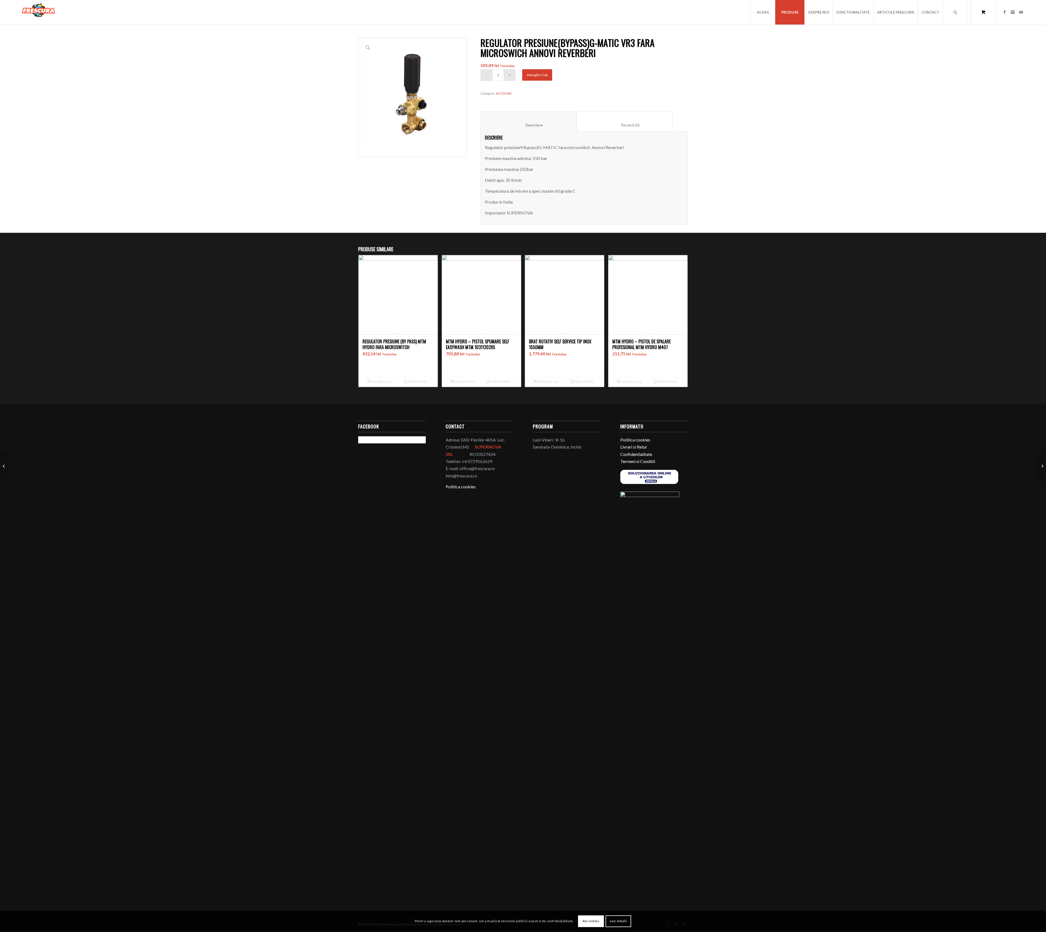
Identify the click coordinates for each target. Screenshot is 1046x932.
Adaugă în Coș (537, 75)
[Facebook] (1005, 12)
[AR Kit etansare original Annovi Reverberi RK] (4, 466)
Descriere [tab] (528, 125)
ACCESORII (504, 93)
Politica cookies (461, 486)
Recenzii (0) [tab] (624, 125)
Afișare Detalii (417, 381)
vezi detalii (618, 921)
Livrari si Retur (633, 446)
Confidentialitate (636, 454)
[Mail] (1021, 12)
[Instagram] (1013, 12)
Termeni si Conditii (637, 461)
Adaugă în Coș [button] (380, 381)
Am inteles (591, 921)
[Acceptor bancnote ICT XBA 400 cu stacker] (1042, 466)
